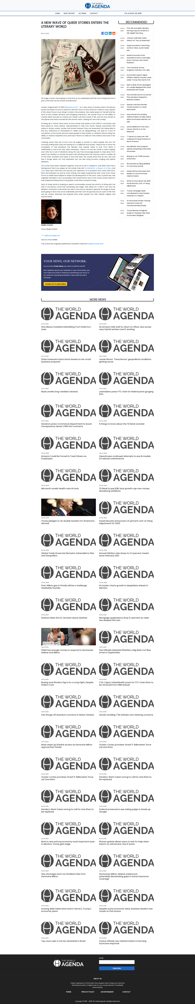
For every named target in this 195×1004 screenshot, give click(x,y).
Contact (126, 992)
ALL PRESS (82, 13)
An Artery (107, 168)
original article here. (96, 244)
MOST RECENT (69, 13)
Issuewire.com (71, 107)
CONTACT (94, 13)
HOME (57, 13)
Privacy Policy (87, 992)
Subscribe (117, 968)
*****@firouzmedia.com (50, 235)
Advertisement (107, 992)
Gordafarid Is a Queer (93, 168)
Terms (68, 992)
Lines (43, 170)
